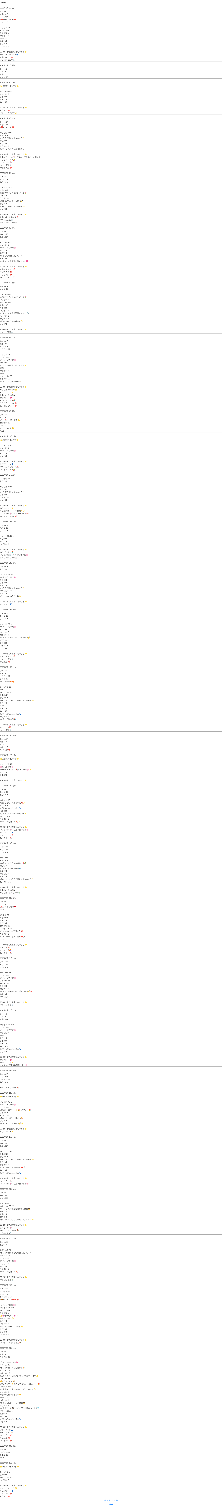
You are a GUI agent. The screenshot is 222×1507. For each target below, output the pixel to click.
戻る (111, 1504)
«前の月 (107, 1500)
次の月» (115, 1500)
